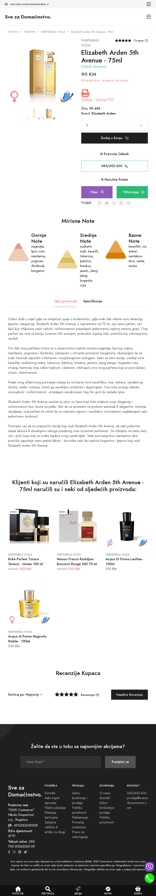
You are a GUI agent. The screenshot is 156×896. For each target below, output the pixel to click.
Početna (13, 32)
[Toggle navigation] (148, 4)
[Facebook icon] (9, 852)
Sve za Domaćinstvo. (28, 16)
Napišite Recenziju (129, 694)
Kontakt (50, 793)
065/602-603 (112, 166)
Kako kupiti (52, 798)
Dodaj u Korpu (112, 138)
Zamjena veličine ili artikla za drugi (55, 827)
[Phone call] (149, 878)
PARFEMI (29, 32)
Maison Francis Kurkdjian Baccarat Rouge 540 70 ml (77, 561)
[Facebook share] (99, 203)
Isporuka (50, 803)
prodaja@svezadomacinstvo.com (137, 803)
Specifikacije (92, 301)
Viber (94, 192)
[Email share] (128, 203)
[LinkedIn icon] (19, 852)
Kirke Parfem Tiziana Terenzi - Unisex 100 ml (25, 561)
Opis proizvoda (65, 301)
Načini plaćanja (55, 808)
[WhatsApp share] (114, 203)
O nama (105, 793)
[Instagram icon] (14, 852)
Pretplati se (120, 762)
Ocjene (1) (141, 41)
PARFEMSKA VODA (53, 32)
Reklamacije (80, 817)
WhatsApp (131, 192)
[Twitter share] (107, 203)
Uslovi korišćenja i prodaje (79, 798)
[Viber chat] (149, 867)
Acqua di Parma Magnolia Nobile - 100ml (27, 639)
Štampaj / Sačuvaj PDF (97, 100)
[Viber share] (121, 203)
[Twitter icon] (25, 852)
